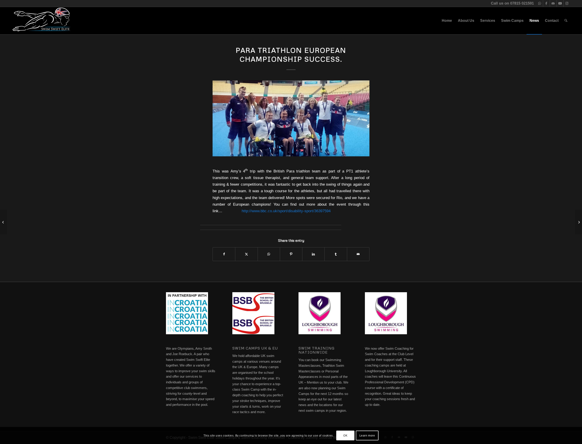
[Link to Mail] (553, 3)
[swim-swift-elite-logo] (42, 20)
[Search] (566, 20)
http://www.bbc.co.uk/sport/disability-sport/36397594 (286, 211)
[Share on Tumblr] (336, 254)
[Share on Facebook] (224, 254)
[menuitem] (447, 20)
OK (345, 435)
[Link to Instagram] (567, 3)
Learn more (367, 435)
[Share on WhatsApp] (269, 254)
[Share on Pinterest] (291, 254)
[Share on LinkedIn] (313, 254)
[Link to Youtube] (560, 3)
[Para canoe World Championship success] (3, 222)
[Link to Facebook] (546, 3)
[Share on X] (246, 254)
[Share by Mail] (358, 254)
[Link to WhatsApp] (539, 3)
